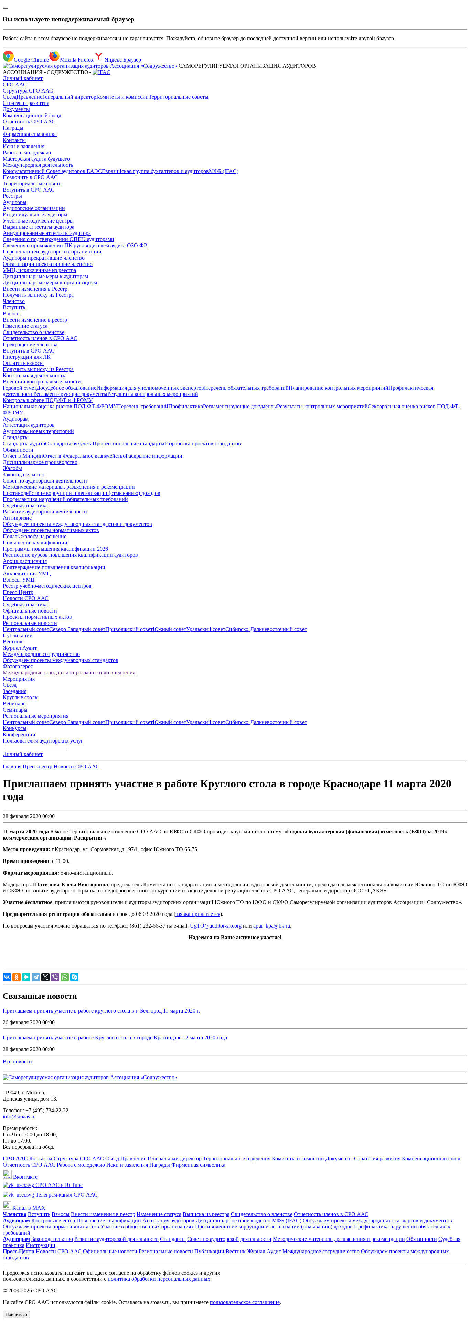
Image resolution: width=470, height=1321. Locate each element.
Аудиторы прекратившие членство (44, 258)
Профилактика (185, 406)
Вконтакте (25, 1177)
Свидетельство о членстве (33, 332)
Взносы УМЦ (19, 580)
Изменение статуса (25, 326)
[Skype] (74, 977)
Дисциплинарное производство (40, 462)
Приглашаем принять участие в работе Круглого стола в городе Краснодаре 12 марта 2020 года (115, 1037)
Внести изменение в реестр (35, 320)
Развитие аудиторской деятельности (45, 512)
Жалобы (12, 468)
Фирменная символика (30, 134)
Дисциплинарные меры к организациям (50, 282)
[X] (45, 977)
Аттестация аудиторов (29, 425)
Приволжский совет (129, 629)
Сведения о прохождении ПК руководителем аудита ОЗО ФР (75, 245)
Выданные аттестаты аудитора (38, 227)
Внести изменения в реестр (103, 1214)
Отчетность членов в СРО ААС (40, 338)
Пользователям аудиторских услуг (43, 741)
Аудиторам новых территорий (38, 431)
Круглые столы (21, 697)
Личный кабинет (23, 78)
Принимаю (16, 1314)
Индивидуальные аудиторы (35, 214)
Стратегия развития (26, 103)
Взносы (12, 313)
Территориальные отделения (236, 1158)
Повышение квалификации (35, 542)
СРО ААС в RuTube (58, 1185)
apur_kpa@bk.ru (271, 926)
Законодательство (23, 474)
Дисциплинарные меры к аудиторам (45, 276)
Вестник (13, 642)
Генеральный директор (69, 97)
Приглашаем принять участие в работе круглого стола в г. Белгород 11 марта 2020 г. (101, 1011)
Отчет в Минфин (23, 456)
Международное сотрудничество (41, 654)
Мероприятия (19, 679)
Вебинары (15, 703)
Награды (13, 128)
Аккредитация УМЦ (27, 573)
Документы (16, 109)
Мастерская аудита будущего (36, 159)
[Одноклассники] (16, 977)
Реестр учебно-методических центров (47, 586)
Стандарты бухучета (69, 443)
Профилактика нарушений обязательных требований (65, 499)
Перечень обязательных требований (246, 388)
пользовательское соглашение (245, 1302)
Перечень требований (142, 406)
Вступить (14, 307)
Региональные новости (30, 623)
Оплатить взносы (23, 363)
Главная (12, 766)
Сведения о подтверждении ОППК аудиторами (58, 239)
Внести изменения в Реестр (35, 289)
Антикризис (17, 518)
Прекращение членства (30, 344)
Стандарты (16, 437)
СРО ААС (15, 84)
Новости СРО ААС (26, 598)
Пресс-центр (38, 766)
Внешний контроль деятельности (42, 382)
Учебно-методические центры (38, 221)
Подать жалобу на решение (34, 536)
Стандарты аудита (24, 443)
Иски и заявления (23, 146)
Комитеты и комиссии (122, 97)
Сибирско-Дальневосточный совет (266, 629)
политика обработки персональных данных (159, 1279)
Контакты (14, 140)
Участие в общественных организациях (147, 1227)
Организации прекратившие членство (48, 264)
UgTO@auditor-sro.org (216, 926)
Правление (29, 97)
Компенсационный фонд (32, 115)
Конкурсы (14, 728)
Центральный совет (26, 629)
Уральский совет (205, 629)
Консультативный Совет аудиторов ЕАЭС (52, 171)
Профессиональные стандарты (128, 443)
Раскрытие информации (154, 456)
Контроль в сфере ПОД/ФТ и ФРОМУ (48, 400)
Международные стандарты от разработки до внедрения (69, 672)
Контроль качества (53, 1220)
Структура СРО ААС (28, 91)
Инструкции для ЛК (27, 357)
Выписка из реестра (206, 1214)
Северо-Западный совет (77, 629)
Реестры (12, 196)
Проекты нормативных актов (37, 617)
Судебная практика (25, 505)
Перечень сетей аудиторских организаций (52, 252)
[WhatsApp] (65, 977)
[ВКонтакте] (7, 977)
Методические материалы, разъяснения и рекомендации (69, 487)
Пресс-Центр (18, 592)
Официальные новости (30, 611)
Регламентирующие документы (70, 394)
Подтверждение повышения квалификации (54, 567)
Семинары (15, 710)
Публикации (18, 635)
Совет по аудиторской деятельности (45, 481)
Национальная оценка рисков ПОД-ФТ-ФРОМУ (60, 406)
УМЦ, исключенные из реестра (39, 270)
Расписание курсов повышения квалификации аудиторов (70, 555)
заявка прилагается (197, 914)
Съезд (10, 97)
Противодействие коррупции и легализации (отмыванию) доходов (81, 493)
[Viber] (55, 977)
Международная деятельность (38, 165)
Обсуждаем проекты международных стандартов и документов (77, 524)
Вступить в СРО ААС (29, 190)
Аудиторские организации (34, 208)
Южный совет (169, 629)
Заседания (14, 691)
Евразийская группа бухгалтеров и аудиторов (155, 171)
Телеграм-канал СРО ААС (66, 1195)
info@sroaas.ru (19, 1116)
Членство (14, 301)
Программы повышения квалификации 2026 (55, 549)
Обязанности (18, 450)
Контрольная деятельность (34, 375)
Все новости (17, 1061)
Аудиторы (14, 202)
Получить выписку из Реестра (38, 295)
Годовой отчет (19, 388)
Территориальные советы (179, 97)
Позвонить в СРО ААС (30, 177)
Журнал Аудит (20, 648)
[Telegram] (36, 977)
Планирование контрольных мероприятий (338, 388)
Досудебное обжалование (66, 388)
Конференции (19, 734)
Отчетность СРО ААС (29, 121)
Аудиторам (16, 419)
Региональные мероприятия (35, 716)
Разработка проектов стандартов (202, 443)
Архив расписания (25, 561)
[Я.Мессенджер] (26, 977)
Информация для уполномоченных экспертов (150, 388)
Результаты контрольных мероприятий (152, 394)
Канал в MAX (28, 1208)
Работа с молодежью (27, 152)
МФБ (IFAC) (223, 171)
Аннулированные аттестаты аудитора (47, 233)
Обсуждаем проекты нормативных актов (51, 530)
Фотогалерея (18, 666)
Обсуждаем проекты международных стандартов (60, 660)
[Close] (5, 8)
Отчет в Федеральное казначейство (84, 456)
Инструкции (40, 1245)
